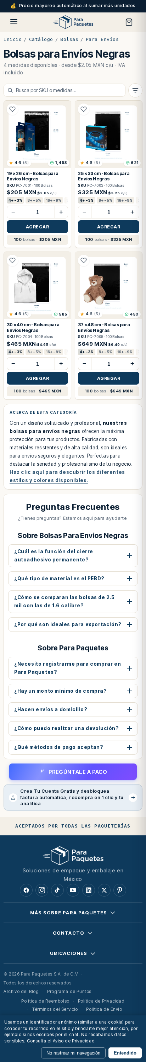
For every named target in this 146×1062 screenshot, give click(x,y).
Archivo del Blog (21, 991)
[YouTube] (73, 890)
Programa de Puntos (69, 991)
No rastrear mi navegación (73, 1053)
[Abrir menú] (14, 22)
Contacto (68, 933)
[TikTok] (57, 890)
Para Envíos (102, 39)
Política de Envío (104, 1009)
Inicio (13, 39)
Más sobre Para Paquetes (68, 912)
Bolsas (69, 39)
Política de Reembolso (45, 1001)
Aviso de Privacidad (74, 1040)
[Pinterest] (119, 890)
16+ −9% (53, 200)
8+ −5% (34, 200)
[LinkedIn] (88, 890)
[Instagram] (41, 890)
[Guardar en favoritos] (12, 109)
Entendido (125, 1053)
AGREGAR (37, 226)
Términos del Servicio (55, 1009)
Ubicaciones (68, 953)
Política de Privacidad (101, 1001)
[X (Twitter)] (104, 890)
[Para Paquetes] (73, 855)
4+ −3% (15, 200)
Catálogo (41, 39)
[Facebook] (26, 890)
